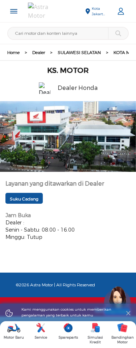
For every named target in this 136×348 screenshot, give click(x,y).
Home (13, 52)
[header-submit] (118, 33)
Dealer (38, 52)
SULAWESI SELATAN (79, 52)
